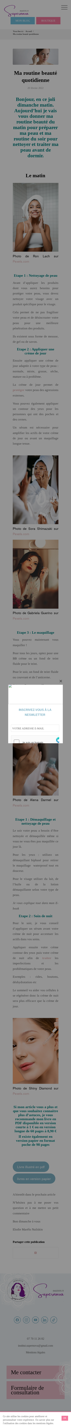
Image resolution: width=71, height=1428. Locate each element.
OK (64, 1418)
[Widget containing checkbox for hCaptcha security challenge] (38, 742)
